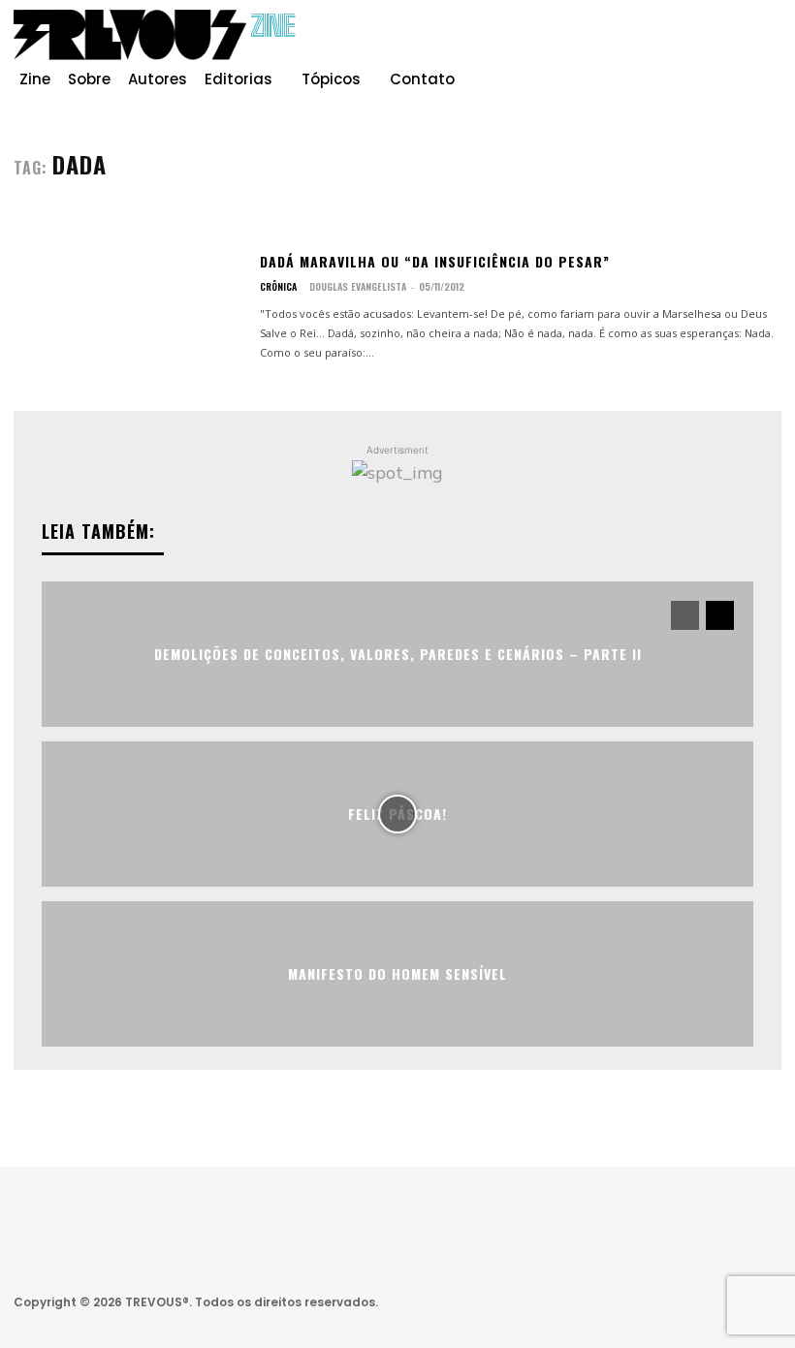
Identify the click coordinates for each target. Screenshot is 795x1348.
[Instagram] (703, 42)
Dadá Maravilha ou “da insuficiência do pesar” (435, 261)
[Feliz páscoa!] (397, 814)
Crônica (278, 287)
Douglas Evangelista (357, 286)
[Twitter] (657, 1303)
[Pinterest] (734, 42)
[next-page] (720, 615)
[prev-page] (685, 615)
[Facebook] (672, 42)
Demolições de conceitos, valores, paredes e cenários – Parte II (398, 653)
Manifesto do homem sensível (397, 973)
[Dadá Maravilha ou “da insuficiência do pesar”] (129, 307)
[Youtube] (765, 42)
